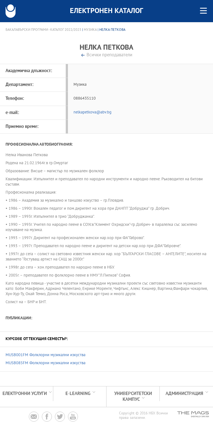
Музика (90, 30)
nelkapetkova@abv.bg (92, 112)
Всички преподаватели (109, 55)
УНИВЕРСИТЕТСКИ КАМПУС (133, 396)
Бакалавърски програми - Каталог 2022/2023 (43, 30)
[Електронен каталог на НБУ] (11, 11)
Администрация (184, 394)
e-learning (77, 394)
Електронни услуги (24, 394)
